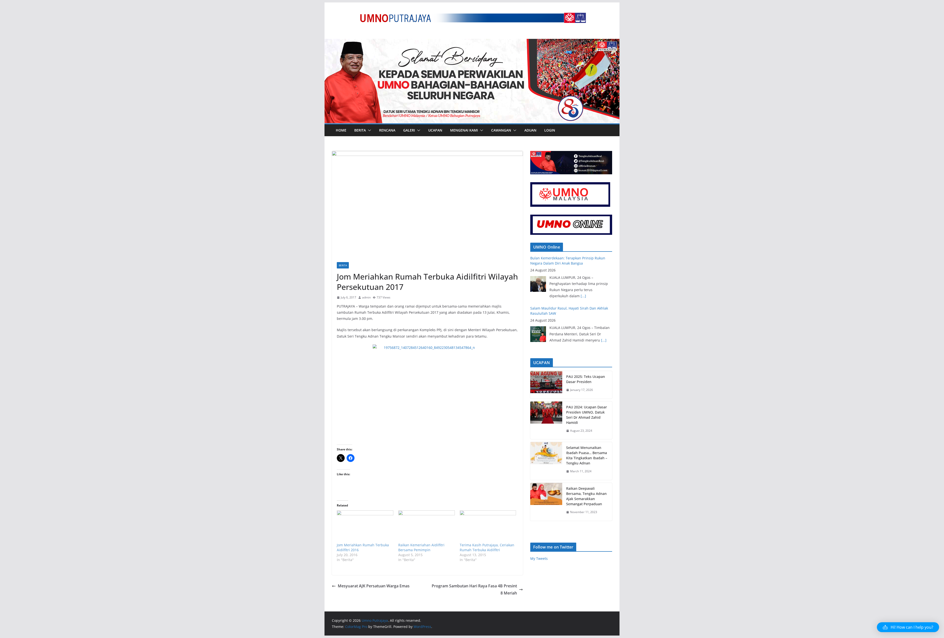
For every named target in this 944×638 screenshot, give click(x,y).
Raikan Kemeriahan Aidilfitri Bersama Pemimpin (421, 547)
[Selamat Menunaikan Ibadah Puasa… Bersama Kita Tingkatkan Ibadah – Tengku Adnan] (546, 461)
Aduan (530, 130)
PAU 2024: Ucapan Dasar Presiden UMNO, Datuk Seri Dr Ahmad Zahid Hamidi (586, 415)
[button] (368, 130)
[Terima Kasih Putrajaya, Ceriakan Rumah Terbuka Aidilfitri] (488, 526)
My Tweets (539, 558)
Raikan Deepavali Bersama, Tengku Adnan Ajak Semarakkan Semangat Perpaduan (586, 496)
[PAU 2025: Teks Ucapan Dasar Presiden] (546, 385)
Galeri (409, 130)
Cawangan (501, 130)
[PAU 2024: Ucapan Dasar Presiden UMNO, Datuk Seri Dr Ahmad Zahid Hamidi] (546, 420)
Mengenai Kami (464, 130)
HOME (341, 130)
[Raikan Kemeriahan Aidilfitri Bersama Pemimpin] (426, 526)
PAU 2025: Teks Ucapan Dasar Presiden (585, 379)
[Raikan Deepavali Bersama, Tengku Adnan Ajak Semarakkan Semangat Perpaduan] (546, 502)
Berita (360, 130)
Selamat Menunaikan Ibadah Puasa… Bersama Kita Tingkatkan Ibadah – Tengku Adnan (586, 455)
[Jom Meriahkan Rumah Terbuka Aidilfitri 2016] (365, 526)
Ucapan (435, 130)
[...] (603, 289)
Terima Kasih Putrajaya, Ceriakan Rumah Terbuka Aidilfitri (487, 547)
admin (366, 297)
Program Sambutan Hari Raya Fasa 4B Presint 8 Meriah (474, 589)
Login (549, 130)
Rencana (387, 130)
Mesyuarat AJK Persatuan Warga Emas (374, 586)
